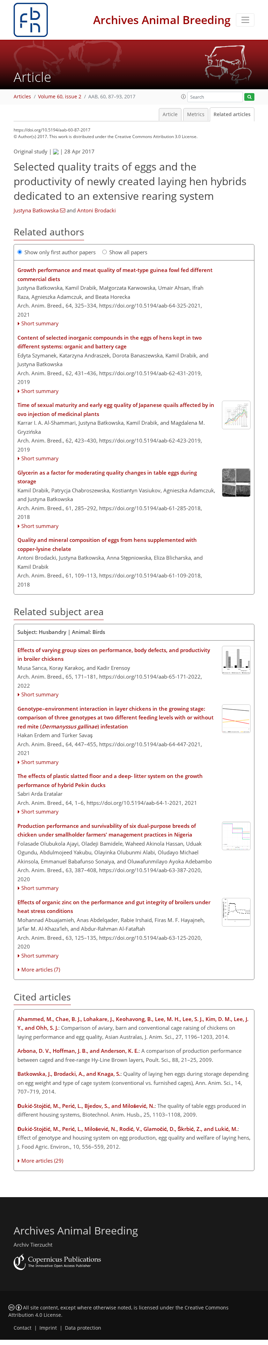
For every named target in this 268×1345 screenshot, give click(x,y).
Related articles (232, 114)
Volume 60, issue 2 (59, 96)
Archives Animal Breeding (162, 19)
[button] (183, 96)
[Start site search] (249, 97)
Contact (22, 1328)
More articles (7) (40, 969)
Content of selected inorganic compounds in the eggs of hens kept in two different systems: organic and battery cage (109, 342)
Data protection (83, 1328)
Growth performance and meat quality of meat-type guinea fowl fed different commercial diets (115, 274)
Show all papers (128, 252)
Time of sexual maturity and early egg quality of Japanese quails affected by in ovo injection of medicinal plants (115, 409)
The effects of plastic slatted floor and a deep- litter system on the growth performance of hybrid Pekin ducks (110, 780)
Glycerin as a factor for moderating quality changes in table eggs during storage (107, 477)
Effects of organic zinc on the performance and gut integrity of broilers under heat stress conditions (113, 907)
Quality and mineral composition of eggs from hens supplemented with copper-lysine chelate (107, 544)
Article (170, 114)
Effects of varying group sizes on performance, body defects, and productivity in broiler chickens (113, 655)
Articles (22, 96)
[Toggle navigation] (245, 20)
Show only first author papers (60, 252)
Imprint (48, 1328)
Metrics (195, 114)
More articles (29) (42, 1160)
